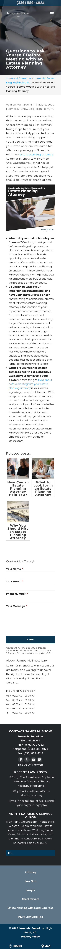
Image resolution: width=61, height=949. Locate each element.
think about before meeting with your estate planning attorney (30, 384)
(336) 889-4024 (30, 2)
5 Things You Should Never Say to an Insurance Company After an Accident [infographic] (31, 781)
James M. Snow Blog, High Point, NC (31, 109)
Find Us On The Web (30, 765)
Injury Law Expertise (30, 917)
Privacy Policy (30, 936)
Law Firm (30, 881)
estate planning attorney (36, 154)
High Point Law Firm (22, 104)
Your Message (17, 606)
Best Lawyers (30, 899)
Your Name (14, 569)
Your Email (14, 581)
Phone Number (17, 594)
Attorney (30, 872)
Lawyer (30, 890)
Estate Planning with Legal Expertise (30, 908)
